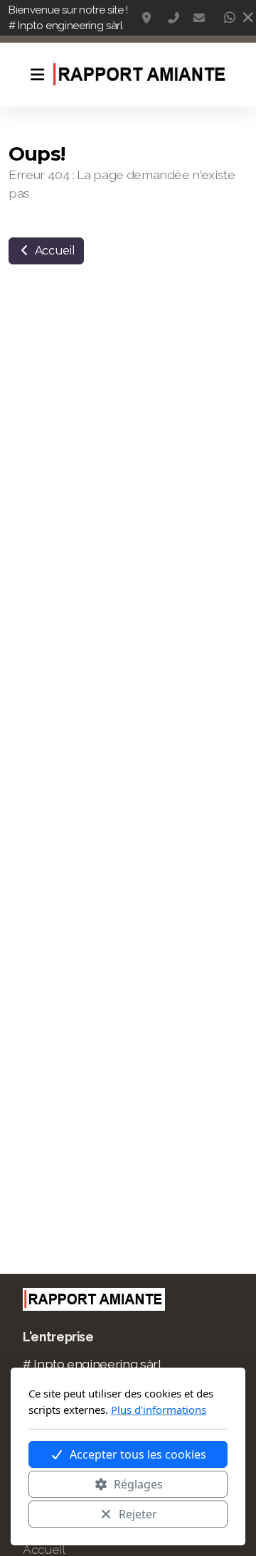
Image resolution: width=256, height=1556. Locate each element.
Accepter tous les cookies (138, 1454)
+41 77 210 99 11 (173, 18)
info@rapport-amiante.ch (199, 18)
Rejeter (138, 1514)
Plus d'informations (158, 1409)
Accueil (53, 250)
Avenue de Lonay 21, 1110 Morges (148, 18)
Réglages (138, 1484)
